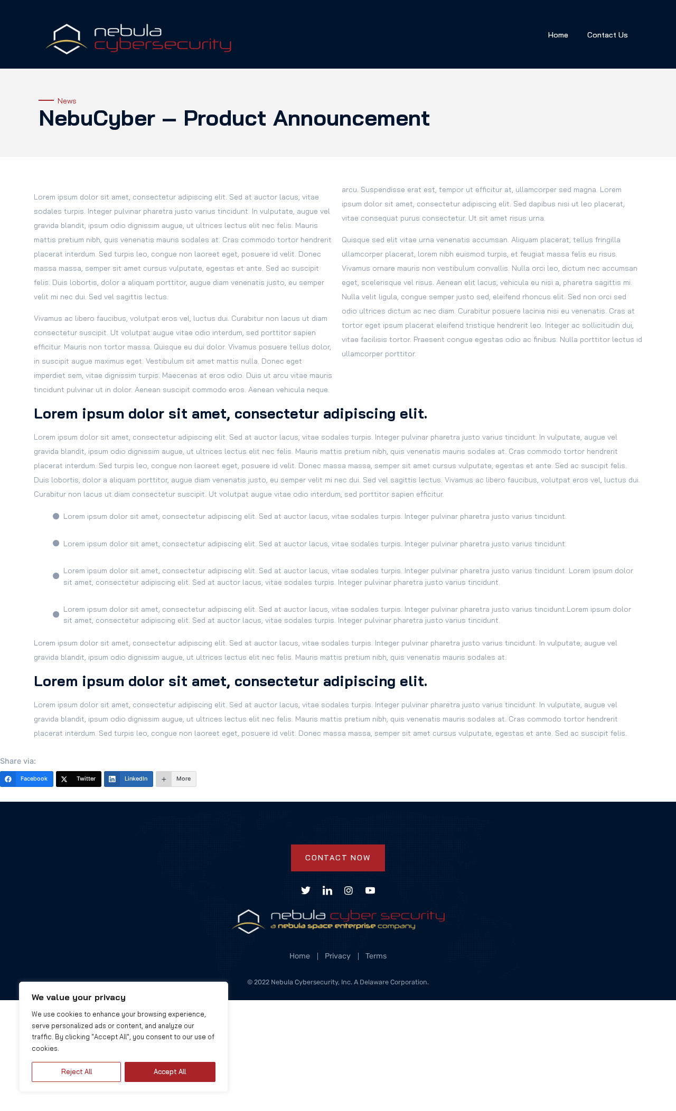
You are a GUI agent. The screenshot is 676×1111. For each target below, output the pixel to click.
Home (558, 35)
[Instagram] (348, 890)
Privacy (338, 956)
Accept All (170, 1071)
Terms (376, 956)
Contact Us (607, 35)
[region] (123, 1037)
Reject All (76, 1071)
